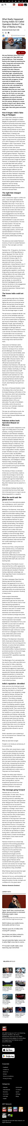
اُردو (25, 5)
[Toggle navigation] (2, 4)
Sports (17, 1092)
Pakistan (5, 1087)
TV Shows (18, 1089)
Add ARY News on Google (19, 35)
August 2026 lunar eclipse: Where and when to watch (20, 1015)
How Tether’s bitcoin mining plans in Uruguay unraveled (7, 1003)
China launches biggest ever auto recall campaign (20, 989)
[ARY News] (14, 4)
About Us (5, 1071)
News (6, 891)
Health (5, 1098)
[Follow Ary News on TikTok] (22, 1)
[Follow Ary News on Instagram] (12, 1)
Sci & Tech (5, 1094)
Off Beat (18, 1094)
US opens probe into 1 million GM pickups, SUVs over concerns (19, 1003)
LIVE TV (21, 5)
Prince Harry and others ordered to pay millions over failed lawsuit (7, 977)
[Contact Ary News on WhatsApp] (5, 1)
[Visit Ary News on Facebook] (2, 1)
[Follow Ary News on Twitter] (9, 1)
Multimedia (19, 1087)
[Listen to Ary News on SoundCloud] (25, 1)
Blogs (17, 1096)
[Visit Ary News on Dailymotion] (18, 1)
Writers (5, 1074)
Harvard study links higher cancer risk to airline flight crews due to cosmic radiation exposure (13, 942)
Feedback (5, 1067)
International (6, 1089)
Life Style (5, 1096)
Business (5, 1092)
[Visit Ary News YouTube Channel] (15, 1)
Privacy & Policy (7, 1078)
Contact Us (6, 1069)
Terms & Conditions (8, 1076)
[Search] (5, 4)
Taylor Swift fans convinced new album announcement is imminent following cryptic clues (13, 912)
